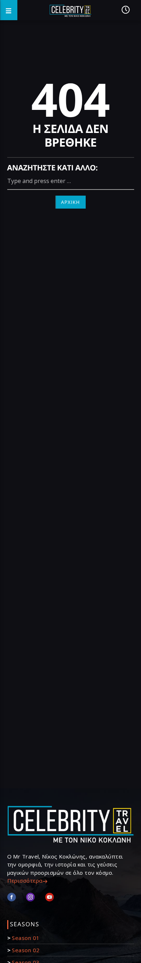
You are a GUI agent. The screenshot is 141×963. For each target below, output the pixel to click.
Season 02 (25, 950)
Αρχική (70, 202)
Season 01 (25, 937)
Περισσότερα (25, 880)
